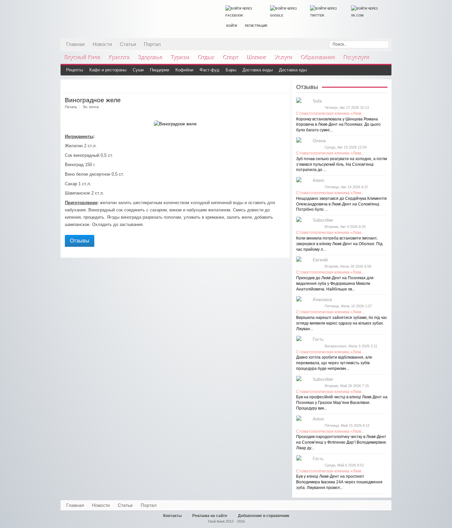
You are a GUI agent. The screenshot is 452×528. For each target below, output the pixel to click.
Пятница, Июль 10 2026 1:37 (348, 306)
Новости (102, 44)
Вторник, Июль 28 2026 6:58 (348, 266)
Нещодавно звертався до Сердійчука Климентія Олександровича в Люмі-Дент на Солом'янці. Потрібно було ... (341, 204)
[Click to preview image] (175, 123)
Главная (75, 44)
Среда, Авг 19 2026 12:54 (346, 147)
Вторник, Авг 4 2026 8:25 (345, 227)
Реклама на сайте (209, 515)
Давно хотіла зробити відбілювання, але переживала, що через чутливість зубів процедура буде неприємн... (334, 363)
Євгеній (320, 259)
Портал (152, 44)
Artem (318, 180)
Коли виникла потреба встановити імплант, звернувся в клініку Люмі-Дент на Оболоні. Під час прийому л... (339, 244)
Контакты (172, 515)
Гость (318, 339)
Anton (318, 419)
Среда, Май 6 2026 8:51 (344, 465)
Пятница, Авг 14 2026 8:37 (346, 187)
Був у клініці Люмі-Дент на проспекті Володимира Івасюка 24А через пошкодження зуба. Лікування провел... (339, 482)
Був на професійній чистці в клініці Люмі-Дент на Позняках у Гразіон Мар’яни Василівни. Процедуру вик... (341, 403)
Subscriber (323, 220)
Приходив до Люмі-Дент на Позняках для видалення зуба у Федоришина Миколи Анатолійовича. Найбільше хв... (335, 283)
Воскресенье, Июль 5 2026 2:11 (351, 346)
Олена (319, 140)
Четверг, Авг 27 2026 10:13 (347, 108)
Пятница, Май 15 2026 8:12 (347, 425)
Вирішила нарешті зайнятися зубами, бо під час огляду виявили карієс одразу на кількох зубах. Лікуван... (341, 323)
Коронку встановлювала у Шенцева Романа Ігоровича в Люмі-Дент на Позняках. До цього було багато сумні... (338, 125)
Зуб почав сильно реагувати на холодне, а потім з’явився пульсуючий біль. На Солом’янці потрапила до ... (341, 164)
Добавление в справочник (263, 515)
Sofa (317, 101)
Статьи (128, 44)
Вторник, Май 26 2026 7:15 (347, 386)
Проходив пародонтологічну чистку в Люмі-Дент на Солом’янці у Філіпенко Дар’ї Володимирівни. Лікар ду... (341, 442)
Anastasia (322, 299)
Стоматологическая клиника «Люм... (330, 113)
